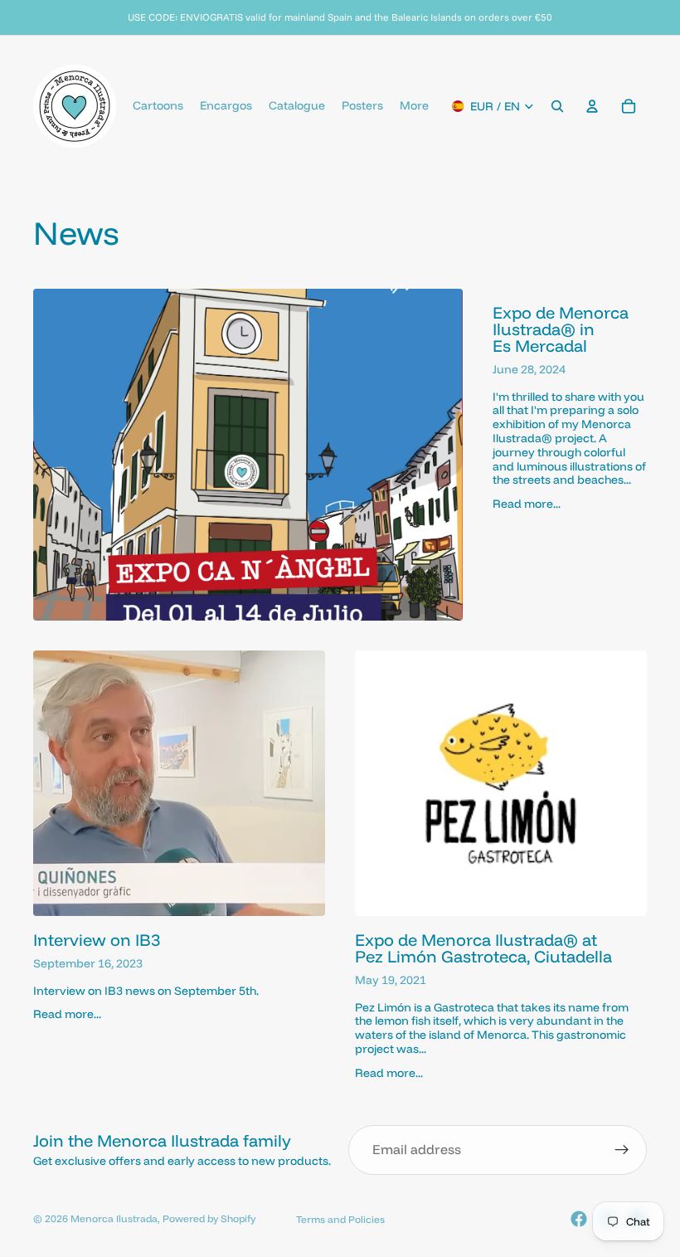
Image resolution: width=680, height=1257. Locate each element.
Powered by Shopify (209, 1218)
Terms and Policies (340, 1219)
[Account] (592, 106)
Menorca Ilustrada (114, 1218)
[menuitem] (414, 106)
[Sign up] (622, 1150)
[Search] (557, 106)
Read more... (527, 503)
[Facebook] (579, 1219)
